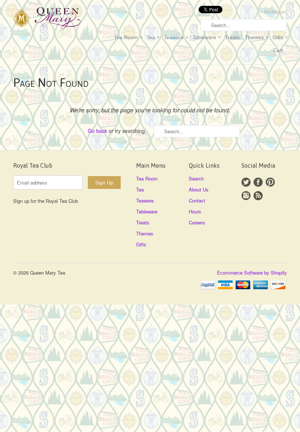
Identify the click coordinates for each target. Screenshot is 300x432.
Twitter (246, 182)
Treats (232, 37)
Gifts (280, 37)
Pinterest (270, 182)
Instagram (246, 195)
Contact (197, 200)
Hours (195, 211)
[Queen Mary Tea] (56, 19)
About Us (199, 189)
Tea (153, 37)
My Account (275, 12)
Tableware (206, 37)
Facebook (258, 182)
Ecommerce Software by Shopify (252, 272)
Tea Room (128, 37)
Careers (197, 222)
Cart (278, 50)
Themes (256, 37)
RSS (258, 195)
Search (196, 178)
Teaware (175, 37)
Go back (97, 130)
